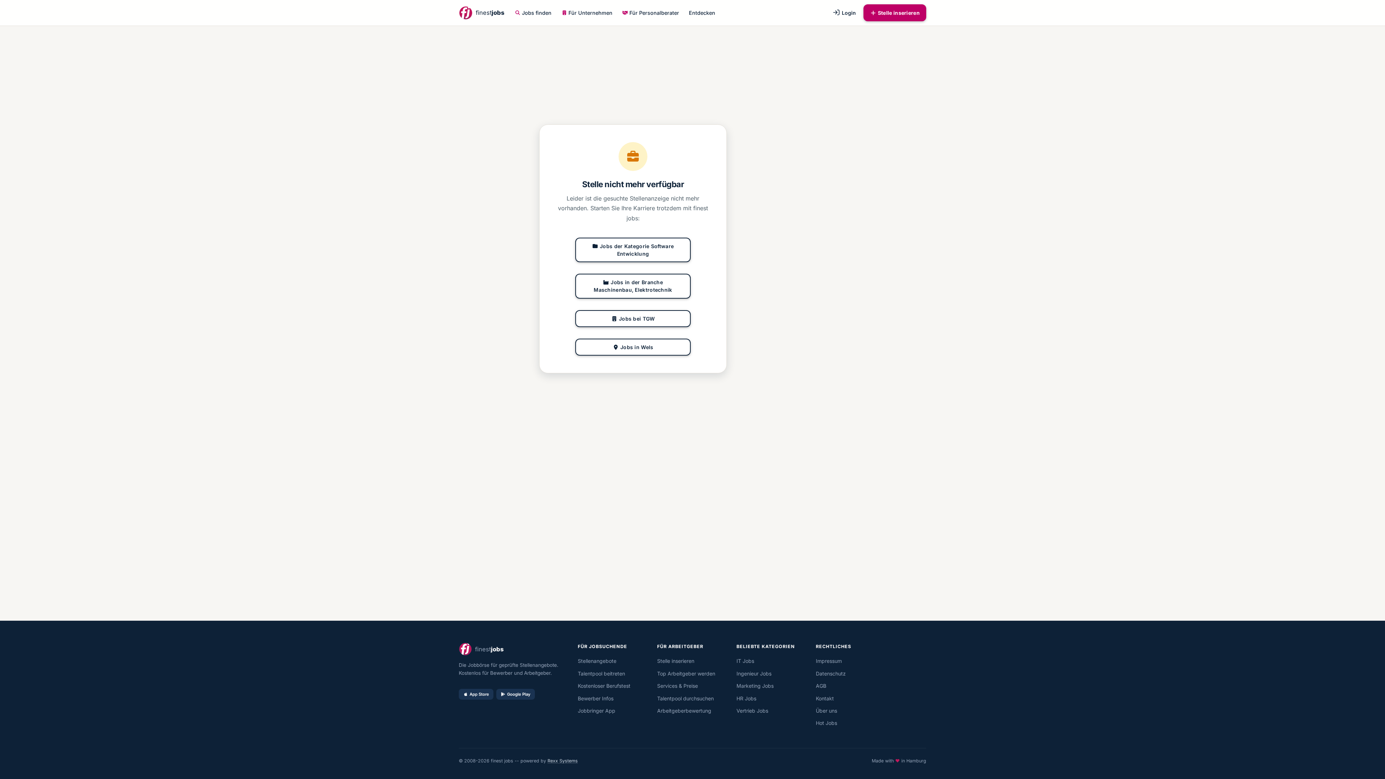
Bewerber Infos (596, 698)
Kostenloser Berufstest (604, 686)
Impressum (829, 661)
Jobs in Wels (637, 347)
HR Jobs (746, 698)
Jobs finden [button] (536, 13)
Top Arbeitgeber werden (686, 673)
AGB (821, 686)
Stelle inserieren (899, 13)
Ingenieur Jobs (754, 673)
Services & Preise (677, 686)
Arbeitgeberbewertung (684, 711)
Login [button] (848, 13)
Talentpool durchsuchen (685, 698)
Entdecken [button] (702, 13)
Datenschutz (831, 673)
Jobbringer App (596, 711)
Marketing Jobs (755, 686)
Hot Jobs (826, 723)
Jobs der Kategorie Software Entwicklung (637, 250)
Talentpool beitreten (601, 673)
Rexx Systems (563, 760)
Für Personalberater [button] (654, 13)
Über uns (826, 711)
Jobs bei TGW (637, 319)
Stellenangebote (597, 661)
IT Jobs (745, 661)
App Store (479, 694)
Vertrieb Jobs (752, 711)
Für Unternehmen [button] (590, 13)
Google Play (519, 694)
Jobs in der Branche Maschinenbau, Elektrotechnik (633, 286)
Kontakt (825, 698)
